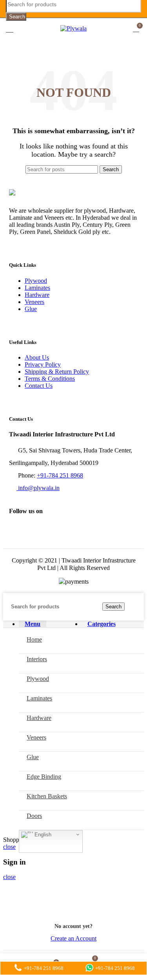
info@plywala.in (38, 488)
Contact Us (39, 385)
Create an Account (73, 938)
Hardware (37, 294)
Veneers (34, 301)
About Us (37, 357)
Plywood (36, 280)
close (9, 846)
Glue (31, 309)
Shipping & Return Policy (57, 371)
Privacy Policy (43, 364)
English (42, 834)
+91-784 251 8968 (60, 475)
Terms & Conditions (50, 378)
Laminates (37, 287)
